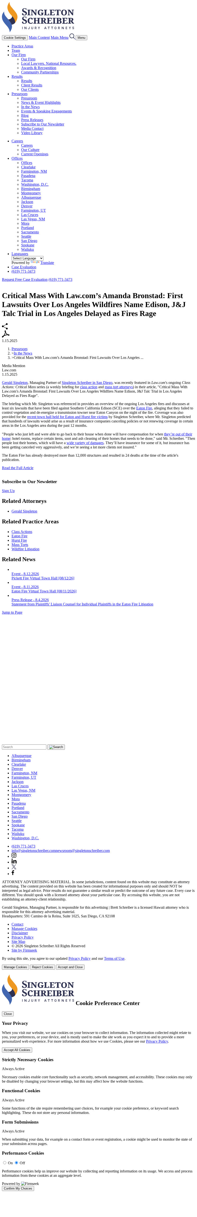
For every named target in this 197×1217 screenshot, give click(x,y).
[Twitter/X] (14, 868)
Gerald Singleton (15, 383)
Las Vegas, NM (33, 219)
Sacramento (30, 232)
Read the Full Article (17, 468)
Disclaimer (20, 933)
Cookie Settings (15, 37)
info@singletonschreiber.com (34, 851)
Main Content (39, 37)
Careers (17, 141)
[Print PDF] (6, 336)
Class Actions (22, 532)
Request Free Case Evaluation (25, 279)
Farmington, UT (33, 210)
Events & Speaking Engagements (46, 111)
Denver (26, 206)
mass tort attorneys (119, 387)
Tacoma (27, 180)
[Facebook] (13, 874)
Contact (17, 924)
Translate (47, 263)
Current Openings (34, 154)
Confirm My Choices (18, 1188)
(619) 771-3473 (23, 271)
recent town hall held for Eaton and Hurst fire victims (67, 417)
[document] (98, 1082)
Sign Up (8, 491)
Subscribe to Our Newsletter (42, 124)
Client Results (31, 85)
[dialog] (98, 963)
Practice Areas (22, 46)
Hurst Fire (19, 540)
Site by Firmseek (24, 950)
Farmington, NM (34, 171)
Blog (25, 115)
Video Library (32, 133)
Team (16, 50)
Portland (27, 228)
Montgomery (31, 193)
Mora (25, 223)
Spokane (27, 245)
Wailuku (27, 249)
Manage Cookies (24, 929)
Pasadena (28, 176)
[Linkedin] (14, 862)
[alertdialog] (98, 1082)
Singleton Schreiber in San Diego (87, 383)
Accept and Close (70, 967)
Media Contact (32, 128)
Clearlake (28, 167)
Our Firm (19, 55)
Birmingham (30, 189)
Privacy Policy (23, 937)
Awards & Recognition (38, 68)
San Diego (29, 241)
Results (17, 76)
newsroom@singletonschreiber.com (83, 851)
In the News (30, 107)
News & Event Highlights (41, 102)
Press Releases (32, 120)
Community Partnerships (40, 72)
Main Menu (59, 37)
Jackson (27, 202)
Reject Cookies (42, 967)
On (10, 1163)
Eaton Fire (144, 408)
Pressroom (19, 94)
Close (8, 1014)
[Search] (72, 37)
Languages (20, 254)
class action (88, 387)
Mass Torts (20, 545)
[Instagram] (14, 856)
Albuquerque (31, 197)
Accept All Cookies (17, 1050)
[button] (5, 328)
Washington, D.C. (35, 184)
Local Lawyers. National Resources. (48, 63)
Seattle (26, 236)
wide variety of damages (85, 443)
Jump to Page (12, 612)
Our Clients (30, 89)
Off (22, 1163)
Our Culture (30, 150)
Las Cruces (29, 215)
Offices (17, 158)
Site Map (18, 942)
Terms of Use (114, 958)
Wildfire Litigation (25, 549)
